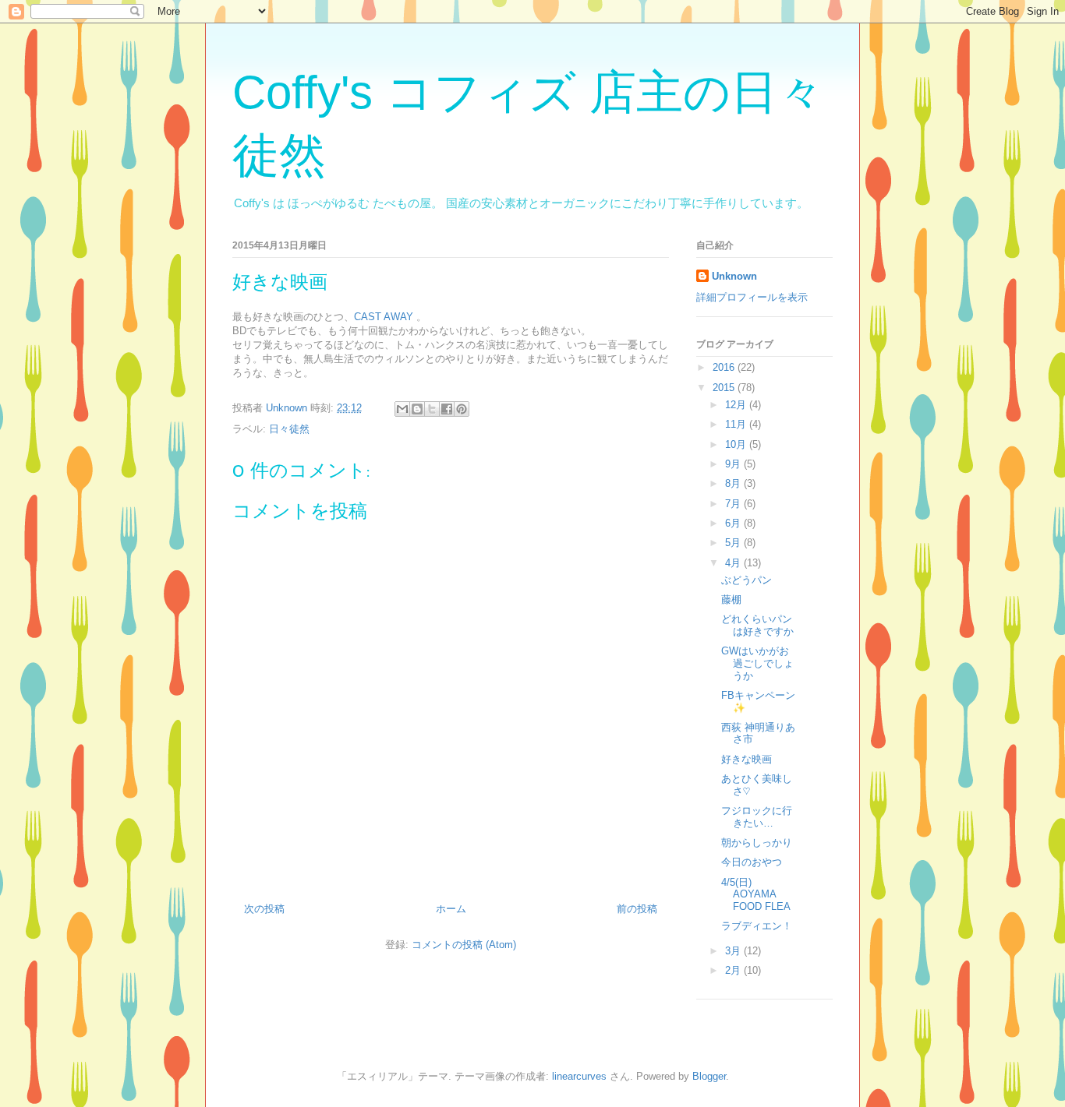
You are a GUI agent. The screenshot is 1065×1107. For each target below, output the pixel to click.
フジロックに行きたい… (756, 817)
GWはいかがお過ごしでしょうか (757, 663)
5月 (734, 542)
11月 (737, 424)
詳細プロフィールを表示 (752, 297)
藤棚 (731, 599)
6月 (734, 523)
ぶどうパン (746, 580)
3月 (734, 951)
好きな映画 (746, 759)
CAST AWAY (383, 317)
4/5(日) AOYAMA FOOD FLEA (756, 894)
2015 (725, 387)
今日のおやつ (751, 862)
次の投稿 (264, 909)
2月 (734, 970)
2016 (725, 367)
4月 (734, 563)
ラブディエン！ (756, 926)
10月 (737, 444)
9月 (734, 464)
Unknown (734, 276)
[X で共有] (432, 409)
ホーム (451, 909)
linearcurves (579, 1076)
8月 (734, 483)
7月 (734, 503)
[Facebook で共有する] (447, 409)
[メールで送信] (402, 409)
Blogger (709, 1076)
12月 (737, 405)
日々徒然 (289, 429)
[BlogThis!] (417, 409)
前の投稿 (637, 909)
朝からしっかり (756, 842)
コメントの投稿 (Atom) (464, 944)
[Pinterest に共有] (461, 409)
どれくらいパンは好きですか (757, 625)
